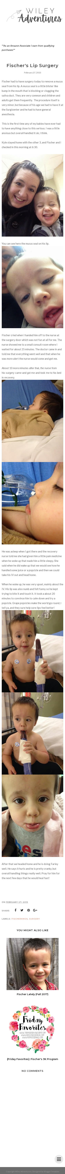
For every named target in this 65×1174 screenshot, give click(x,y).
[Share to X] (22, 910)
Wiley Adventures (23, 1171)
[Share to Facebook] (15, 910)
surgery (34, 919)
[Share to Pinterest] (28, 910)
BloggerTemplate (51, 1171)
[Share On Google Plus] (35, 910)
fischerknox (20, 919)
